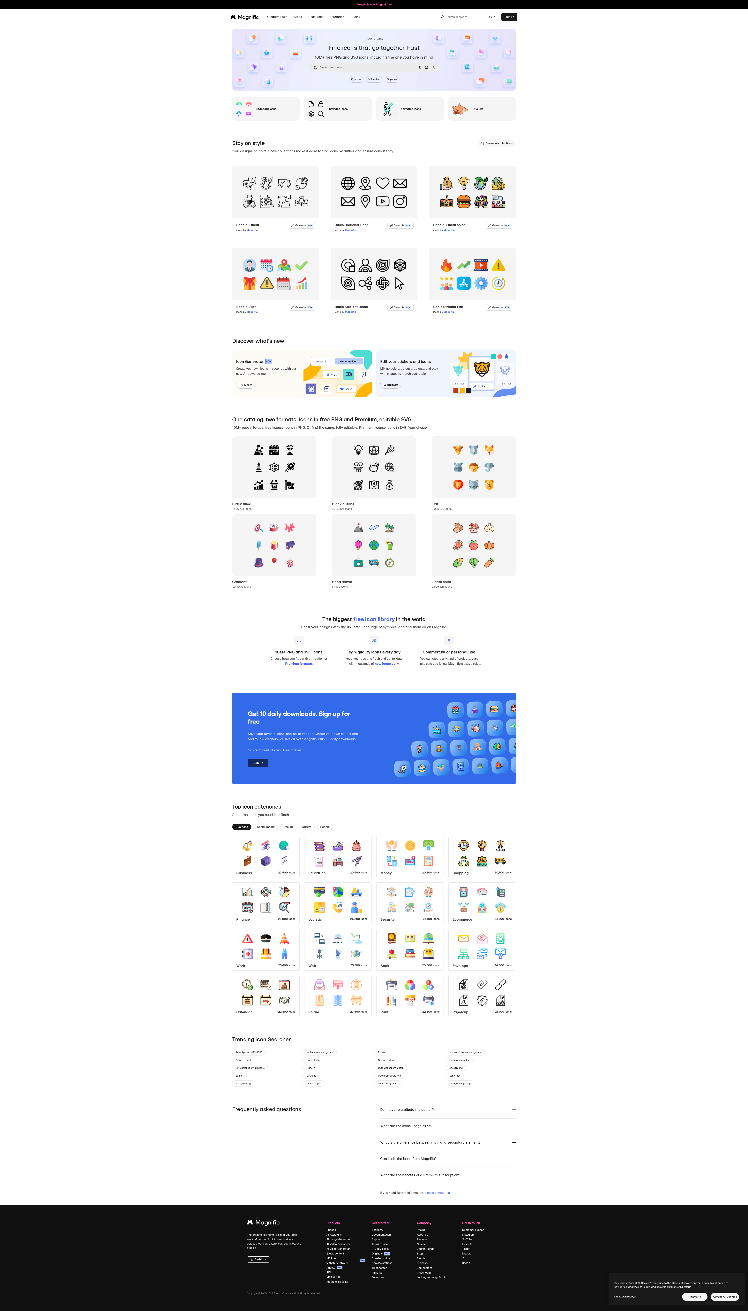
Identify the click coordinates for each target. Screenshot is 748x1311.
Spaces (331, 1230)
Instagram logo (244, 1083)
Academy (378, 1230)
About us (422, 1234)
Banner (239, 1075)
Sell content (424, 1268)
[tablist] (374, 827)
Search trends (425, 1249)
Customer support (473, 1230)
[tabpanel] (374, 926)
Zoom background (388, 1083)
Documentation (381, 1234)
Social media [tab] (266, 827)
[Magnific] (263, 1223)
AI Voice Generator (338, 1249)
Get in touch (471, 1223)
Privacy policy (381, 1249)
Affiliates (377, 1272)
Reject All (695, 1296)
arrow (358, 79)
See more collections (499, 143)
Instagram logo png (460, 1083)
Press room (424, 1272)
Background (456, 1068)
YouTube (467, 1239)
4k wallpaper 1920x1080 (249, 1052)
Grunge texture (386, 1060)
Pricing (355, 17)
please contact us (437, 1193)
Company (424, 1223)
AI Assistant (333, 1234)
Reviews (422, 1239)
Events (421, 1258)
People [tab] (325, 827)
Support (376, 1239)
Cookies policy (381, 1258)
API (328, 1272)
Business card (243, 1060)
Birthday (311, 1075)
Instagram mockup (459, 1060)
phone (393, 79)
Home (369, 39)
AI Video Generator (338, 1244)
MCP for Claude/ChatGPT (345, 1260)
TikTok (466, 1249)
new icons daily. (387, 664)
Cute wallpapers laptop (391, 1068)
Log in (491, 17)
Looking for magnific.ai (431, 1277)
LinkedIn (467, 1244)
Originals (380, 1253)
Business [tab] (242, 827)
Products (333, 1223)
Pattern (311, 1068)
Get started (380, 1223)
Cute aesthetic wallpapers (250, 1068)
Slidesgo (422, 1263)
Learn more (391, 384)
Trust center (379, 1268)
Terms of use (380, 1244)
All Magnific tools (337, 1282)
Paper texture (314, 1060)
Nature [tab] (306, 827)
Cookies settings (382, 1263)
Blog (420, 1253)
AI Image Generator (338, 1239)
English (258, 1259)
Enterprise (378, 1277)
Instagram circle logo (389, 1075)
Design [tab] (288, 827)
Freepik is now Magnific (372, 4)
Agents (334, 1267)
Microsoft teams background (465, 1052)
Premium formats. (299, 664)
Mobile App (333, 1277)
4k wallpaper (314, 1083)
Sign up (509, 17)
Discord (466, 1253)
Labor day (454, 1075)
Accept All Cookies (725, 1296)
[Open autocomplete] (314, 67)
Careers (421, 1244)
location (375, 79)
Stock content (335, 1253)
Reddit (466, 1263)
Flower (382, 1052)
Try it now (245, 384)
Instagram (468, 1234)
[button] (258, 1259)
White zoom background (320, 1052)
